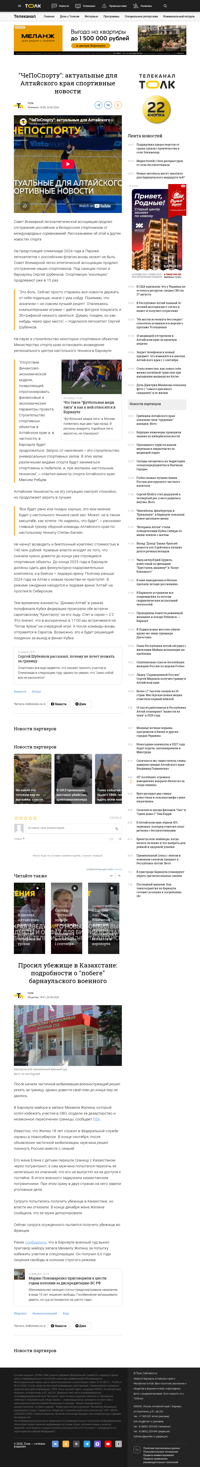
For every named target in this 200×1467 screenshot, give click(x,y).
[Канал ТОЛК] (80, 704)
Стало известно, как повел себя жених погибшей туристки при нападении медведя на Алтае (159, 372)
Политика (146, 5)
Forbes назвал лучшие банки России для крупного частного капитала (158, 481)
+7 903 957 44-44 (148, 1416)
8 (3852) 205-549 (148, 1431)
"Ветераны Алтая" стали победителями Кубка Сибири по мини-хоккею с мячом (159, 531)
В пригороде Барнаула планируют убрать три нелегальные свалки (160, 874)
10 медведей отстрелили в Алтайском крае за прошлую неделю (157, 339)
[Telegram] (98, 105)
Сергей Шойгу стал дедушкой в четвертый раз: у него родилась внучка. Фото (159, 498)
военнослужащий (44, 1313)
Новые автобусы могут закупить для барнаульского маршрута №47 (161, 175)
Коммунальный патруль (179, 16)
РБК (96, 1119)
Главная (49, 16)
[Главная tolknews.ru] (33, 6)
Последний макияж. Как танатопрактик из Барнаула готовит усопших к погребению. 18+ (159, 890)
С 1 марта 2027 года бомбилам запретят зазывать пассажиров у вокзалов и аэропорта (104, 927)
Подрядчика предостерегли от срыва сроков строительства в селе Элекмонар (158, 148)
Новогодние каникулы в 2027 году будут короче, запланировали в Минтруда (161, 748)
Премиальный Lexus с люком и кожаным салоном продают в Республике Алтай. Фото (159, 859)
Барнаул (20, 1313)
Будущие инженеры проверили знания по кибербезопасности (159, 434)
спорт (36, 691)
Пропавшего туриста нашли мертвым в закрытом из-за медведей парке (156, 448)
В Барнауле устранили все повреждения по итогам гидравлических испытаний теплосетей (157, 598)
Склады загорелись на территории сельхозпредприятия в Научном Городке (161, 465)
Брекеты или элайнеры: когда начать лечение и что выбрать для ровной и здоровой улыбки (161, 843)
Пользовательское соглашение (160, 1451)
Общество (33, 997)
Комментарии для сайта (104, 869)
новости (20, 691)
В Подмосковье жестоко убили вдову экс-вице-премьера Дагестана (158, 633)
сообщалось (35, 1242)
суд (66, 1313)
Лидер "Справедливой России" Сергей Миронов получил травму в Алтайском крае (161, 678)
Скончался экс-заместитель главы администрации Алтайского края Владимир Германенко (161, 764)
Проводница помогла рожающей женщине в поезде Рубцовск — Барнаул (160, 617)
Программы (111, 16)
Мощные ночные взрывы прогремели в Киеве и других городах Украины (157, 732)
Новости (64, 5)
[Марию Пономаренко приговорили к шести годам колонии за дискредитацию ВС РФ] (19, 1287)
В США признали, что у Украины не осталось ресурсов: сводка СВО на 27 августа (161, 290)
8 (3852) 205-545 (148, 1426)
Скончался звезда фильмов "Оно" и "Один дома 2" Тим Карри (161, 812)
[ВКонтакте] (108, 105)
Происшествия (118, 5)
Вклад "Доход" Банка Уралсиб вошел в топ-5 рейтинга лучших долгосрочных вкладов (159, 547)
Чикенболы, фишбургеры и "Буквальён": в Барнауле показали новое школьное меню (161, 514)
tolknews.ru (150, 1373)
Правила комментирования (158, 1455)
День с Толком (69, 16)
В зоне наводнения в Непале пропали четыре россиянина (157, 582)
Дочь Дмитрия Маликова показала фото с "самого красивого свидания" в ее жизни (161, 389)
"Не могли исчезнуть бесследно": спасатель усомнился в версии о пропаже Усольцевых (160, 323)
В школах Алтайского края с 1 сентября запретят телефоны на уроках (29, 929)
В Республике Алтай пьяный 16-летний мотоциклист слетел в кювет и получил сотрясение (159, 307)
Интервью (91, 16)
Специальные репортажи (141, 16)
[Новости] (58, 704)
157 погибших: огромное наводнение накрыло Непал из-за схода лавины (161, 781)
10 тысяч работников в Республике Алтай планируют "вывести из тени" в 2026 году (161, 711)
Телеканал (89, 5)
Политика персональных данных (161, 1448)
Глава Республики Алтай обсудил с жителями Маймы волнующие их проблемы (161, 649)
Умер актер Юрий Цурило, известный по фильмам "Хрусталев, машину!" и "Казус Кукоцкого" (158, 565)
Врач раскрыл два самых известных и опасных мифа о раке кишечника (161, 797)
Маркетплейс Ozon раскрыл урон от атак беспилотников (160, 163)
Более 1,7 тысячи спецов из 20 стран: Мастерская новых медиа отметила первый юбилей (159, 695)
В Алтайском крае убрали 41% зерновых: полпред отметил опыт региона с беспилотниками (160, 826)
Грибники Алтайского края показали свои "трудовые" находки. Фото (156, 420)
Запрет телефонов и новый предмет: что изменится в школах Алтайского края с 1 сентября (161, 356)
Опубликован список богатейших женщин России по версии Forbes (160, 664)
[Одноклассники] (117, 105)
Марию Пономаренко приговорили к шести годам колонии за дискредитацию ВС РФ (67, 1280)
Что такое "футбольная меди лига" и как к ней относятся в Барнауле (89, 407)
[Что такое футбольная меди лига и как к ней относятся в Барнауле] (92, 377)
